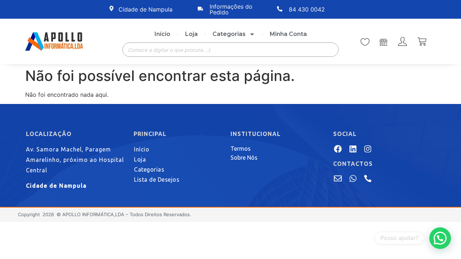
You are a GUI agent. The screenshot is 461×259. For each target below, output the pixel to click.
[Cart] (421, 42)
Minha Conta (288, 34)
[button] (440, 238)
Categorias (229, 34)
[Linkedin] (352, 148)
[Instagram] (367, 148)
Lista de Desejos (156, 179)
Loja (191, 34)
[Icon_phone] (367, 178)
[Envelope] (338, 178)
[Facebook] (338, 148)
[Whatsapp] (352, 178)
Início (162, 34)
